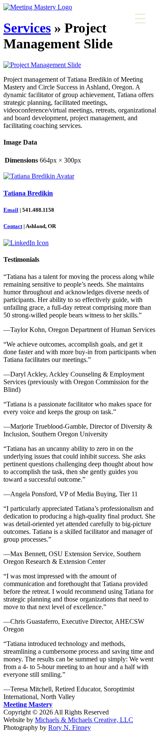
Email (10, 210)
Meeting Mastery (27, 704)
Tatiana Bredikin (28, 193)
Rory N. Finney (69, 727)
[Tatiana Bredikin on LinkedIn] (26, 242)
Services (27, 28)
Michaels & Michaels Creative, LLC (84, 719)
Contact (12, 226)
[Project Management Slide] (42, 64)
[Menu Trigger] (140, 18)
